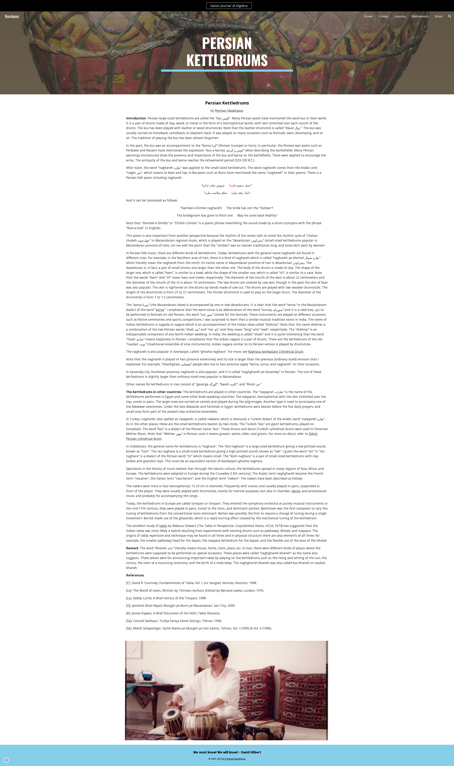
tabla (163, 526)
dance (296, 491)
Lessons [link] (400, 16)
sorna (160, 310)
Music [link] (439, 16)
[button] (449, 16)
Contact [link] (383, 16)
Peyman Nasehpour (229, 110)
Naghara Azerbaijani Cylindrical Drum (275, 351)
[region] (227, 5)
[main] (227, 53)
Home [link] (368, 16)
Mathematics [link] (420, 16)
